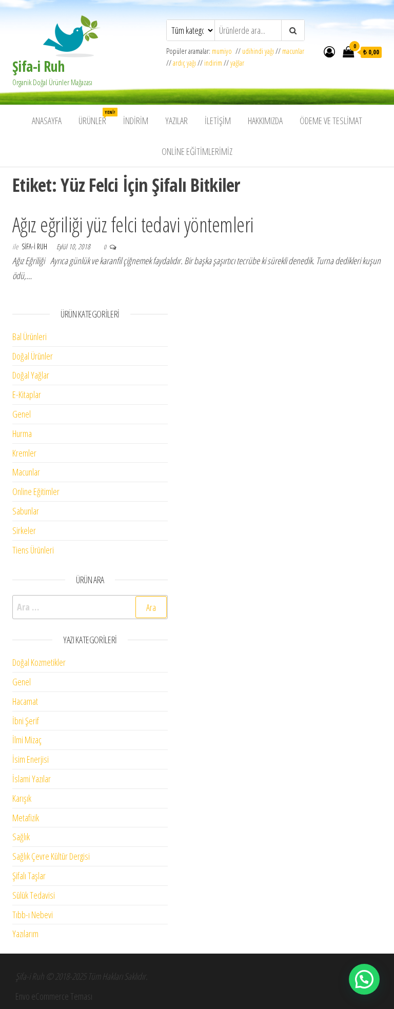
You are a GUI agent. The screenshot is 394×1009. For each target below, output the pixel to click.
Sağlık (21, 836)
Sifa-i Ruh (35, 246)
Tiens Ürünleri (33, 550)
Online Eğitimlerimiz (197, 151)
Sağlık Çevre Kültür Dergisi (51, 856)
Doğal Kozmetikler (39, 662)
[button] (364, 979)
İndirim (135, 120)
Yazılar (176, 120)
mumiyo (223, 51)
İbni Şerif (25, 721)
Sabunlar (25, 511)
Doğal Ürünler (32, 356)
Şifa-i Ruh (38, 66)
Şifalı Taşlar (29, 875)
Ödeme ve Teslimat (331, 120)
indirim (213, 63)
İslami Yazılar (31, 779)
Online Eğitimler (36, 491)
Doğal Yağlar (30, 375)
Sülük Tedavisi (33, 895)
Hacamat (25, 701)
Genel (21, 414)
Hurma (22, 433)
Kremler (24, 453)
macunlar (293, 51)
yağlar (237, 63)
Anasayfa (47, 120)
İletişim (218, 120)
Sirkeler (24, 530)
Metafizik (25, 818)
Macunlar (26, 472)
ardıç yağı (184, 63)
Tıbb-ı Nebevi (32, 914)
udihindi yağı (258, 51)
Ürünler (96, 118)
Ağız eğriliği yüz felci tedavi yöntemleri (133, 224)
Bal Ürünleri (29, 336)
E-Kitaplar (26, 394)
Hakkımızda (265, 120)
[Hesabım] (329, 51)
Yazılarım (25, 933)
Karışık (21, 798)
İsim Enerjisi (30, 759)
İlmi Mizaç (27, 740)
